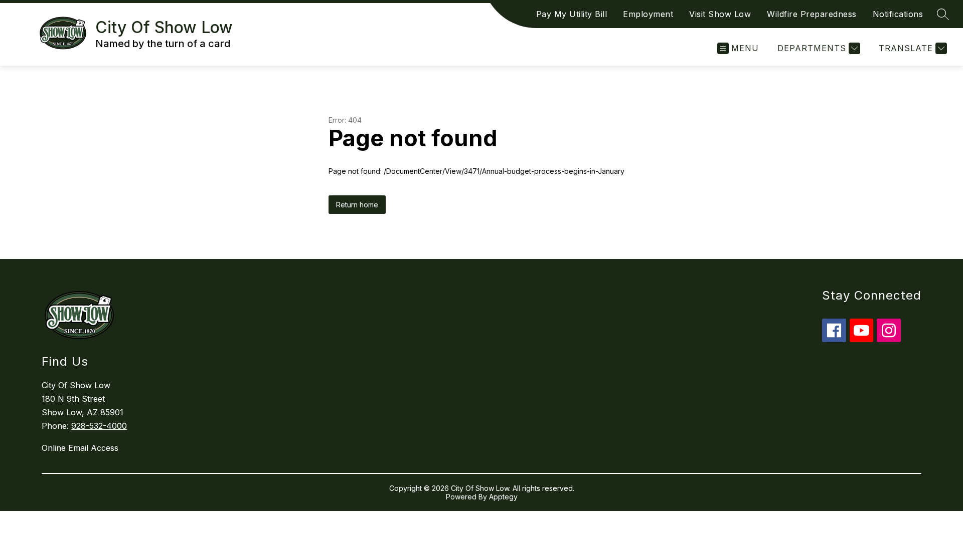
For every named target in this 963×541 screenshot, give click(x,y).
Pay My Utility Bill (571, 14)
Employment (648, 14)
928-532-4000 (99, 426)
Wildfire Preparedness (812, 14)
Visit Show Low (720, 14)
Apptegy (503, 496)
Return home (357, 204)
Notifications (898, 14)
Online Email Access (80, 448)
